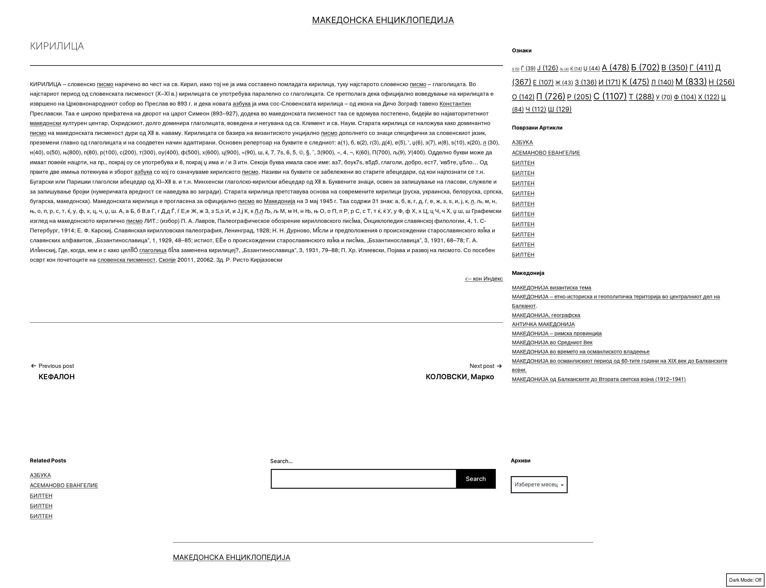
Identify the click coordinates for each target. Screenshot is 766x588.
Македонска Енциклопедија (383, 20)
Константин (455, 103)
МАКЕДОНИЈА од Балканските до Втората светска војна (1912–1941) (599, 379)
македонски (45, 122)
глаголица (153, 250)
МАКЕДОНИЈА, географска (546, 315)
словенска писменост (127, 259)
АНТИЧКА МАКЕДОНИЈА (543, 323)
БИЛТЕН (523, 163)
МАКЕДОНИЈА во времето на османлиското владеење (581, 351)
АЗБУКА (522, 142)
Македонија (279, 200)
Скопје (167, 259)
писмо (105, 84)
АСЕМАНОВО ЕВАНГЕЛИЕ (546, 153)
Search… (281, 461)
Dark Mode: (741, 579)
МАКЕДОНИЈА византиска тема (551, 287)
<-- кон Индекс (484, 278)
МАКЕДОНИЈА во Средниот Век (552, 342)
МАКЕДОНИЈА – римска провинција (557, 333)
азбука (242, 103)
